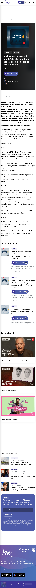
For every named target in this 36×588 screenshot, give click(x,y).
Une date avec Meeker (10, 419)
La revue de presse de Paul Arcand (14, 361)
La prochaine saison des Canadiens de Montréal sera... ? (22, 311)
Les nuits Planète (19, 583)
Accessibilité (15, 563)
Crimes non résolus (9, 390)
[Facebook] (3, 96)
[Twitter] (6, 96)
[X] (8, 569)
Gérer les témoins (6, 563)
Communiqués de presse (26, 563)
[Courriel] (10, 96)
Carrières (3, 565)
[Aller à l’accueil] (7, 3)
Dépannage (22, 561)
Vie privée (15, 561)
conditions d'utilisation (7, 527)
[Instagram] (5, 569)
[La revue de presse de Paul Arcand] (18, 347)
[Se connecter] (33, 2)
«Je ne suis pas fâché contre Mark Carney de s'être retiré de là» (23, 476)
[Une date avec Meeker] (18, 406)
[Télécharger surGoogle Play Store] (19, 575)
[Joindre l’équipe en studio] (25, 2)
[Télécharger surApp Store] (6, 575)
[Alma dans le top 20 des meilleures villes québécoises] (5, 461)
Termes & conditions (6, 561)
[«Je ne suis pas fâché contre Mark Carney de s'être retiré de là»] (5, 473)
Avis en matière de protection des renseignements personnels (17, 523)
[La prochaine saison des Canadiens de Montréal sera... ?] (5, 309)
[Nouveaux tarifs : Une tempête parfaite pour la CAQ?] (5, 486)
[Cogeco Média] (24, 551)
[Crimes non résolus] (18, 376)
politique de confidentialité (20, 526)
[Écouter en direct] (19, 2)
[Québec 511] (33, 552)
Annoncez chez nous (12, 565)
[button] (8, 584)
